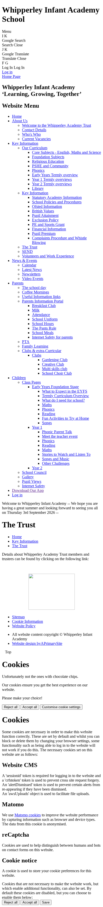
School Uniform (45, 319)
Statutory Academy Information (57, 197)
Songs (47, 423)
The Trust (29, 247)
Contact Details (34, 130)
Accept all (29, 707)
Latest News (32, 269)
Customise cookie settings (61, 707)
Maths (47, 405)
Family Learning (35, 346)
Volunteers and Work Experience (48, 256)
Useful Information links (41, 296)
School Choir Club (57, 373)
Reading (48, 414)
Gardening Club (55, 360)
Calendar (29, 265)
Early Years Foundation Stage (55, 387)
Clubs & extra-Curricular (41, 351)
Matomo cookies (27, 815)
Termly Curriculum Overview (65, 396)
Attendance (41, 315)
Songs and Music (55, 459)
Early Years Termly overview (55, 175)
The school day (34, 287)
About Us (20, 121)
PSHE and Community (50, 166)
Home (17, 116)
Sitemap (18, 617)
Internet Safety (33, 486)
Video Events (32, 278)
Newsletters (31, 274)
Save (46, 902)
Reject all (11, 707)
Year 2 (37, 468)
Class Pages (31, 382)
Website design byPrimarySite (37, 643)
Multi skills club (54, 369)
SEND (27, 251)
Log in (7, 72)
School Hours (43, 324)
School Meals (43, 333)
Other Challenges (56, 463)
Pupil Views (31, 481)
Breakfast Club (44, 306)
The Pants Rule (44, 328)
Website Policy (24, 626)
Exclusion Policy (45, 220)
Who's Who (31, 134)
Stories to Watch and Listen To (66, 454)
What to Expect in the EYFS (64, 391)
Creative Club (53, 364)
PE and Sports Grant (48, 224)
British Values (43, 211)
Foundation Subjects (48, 157)
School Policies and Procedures (57, 202)
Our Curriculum (34, 148)
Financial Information (49, 229)
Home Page (11, 76)
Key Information (25, 143)
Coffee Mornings (35, 292)
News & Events (24, 260)
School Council (34, 472)
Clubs (36, 355)
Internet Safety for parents (52, 337)
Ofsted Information (47, 206)
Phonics (38, 170)
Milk (36, 310)
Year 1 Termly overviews (52, 179)
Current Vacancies (36, 139)
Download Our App (28, 490)
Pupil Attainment (45, 215)
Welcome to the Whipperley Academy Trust (56, 125)
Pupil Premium (44, 233)
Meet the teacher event (60, 436)
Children (19, 378)
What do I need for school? (63, 400)
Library (38, 188)
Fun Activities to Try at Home (65, 418)
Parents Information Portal (42, 301)
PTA (26, 342)
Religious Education (48, 161)
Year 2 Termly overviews (52, 184)
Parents (18, 283)
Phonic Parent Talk (57, 432)
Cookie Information (27, 621)
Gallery (28, 477)
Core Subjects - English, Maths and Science (66, 152)
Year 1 (37, 427)
